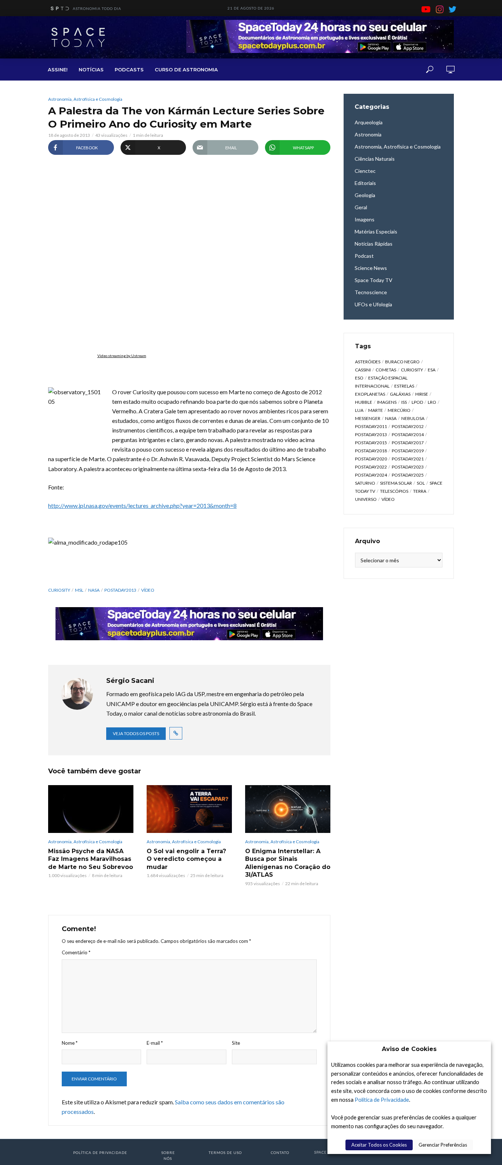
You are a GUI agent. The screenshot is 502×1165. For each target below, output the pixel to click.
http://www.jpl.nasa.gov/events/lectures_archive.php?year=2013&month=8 (142, 505)
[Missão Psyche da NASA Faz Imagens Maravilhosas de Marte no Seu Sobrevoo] (90, 809)
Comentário (76, 952)
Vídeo (147, 590)
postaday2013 (120, 590)
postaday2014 (408, 434)
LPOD (417, 402)
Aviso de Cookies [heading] (409, 1048)
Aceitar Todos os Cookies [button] (379, 1145)
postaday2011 (371, 426)
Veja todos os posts (136, 733)
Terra (419, 491)
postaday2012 (408, 426)
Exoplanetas (370, 394)
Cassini (363, 370)
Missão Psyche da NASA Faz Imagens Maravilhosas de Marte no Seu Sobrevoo (90, 859)
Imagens (387, 402)
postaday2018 (371, 450)
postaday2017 (408, 442)
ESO (359, 378)
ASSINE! (58, 69)
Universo (366, 499)
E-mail (155, 1043)
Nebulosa (412, 418)
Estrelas (404, 386)
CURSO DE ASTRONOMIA (186, 69)
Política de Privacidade (382, 1100)
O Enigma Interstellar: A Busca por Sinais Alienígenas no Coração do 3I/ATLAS (287, 863)
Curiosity (59, 590)
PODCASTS (129, 69)
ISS (404, 402)
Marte (375, 410)
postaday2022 (371, 467)
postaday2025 (408, 475)
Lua (359, 410)
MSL (79, 590)
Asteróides (367, 361)
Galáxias (400, 394)
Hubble (363, 402)
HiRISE (421, 394)
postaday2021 (408, 459)
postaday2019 (408, 450)
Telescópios (394, 491)
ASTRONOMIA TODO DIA (97, 8)
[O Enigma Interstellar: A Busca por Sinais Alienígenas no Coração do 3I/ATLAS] (287, 809)
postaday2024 (371, 475)
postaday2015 (371, 442)
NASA (94, 590)
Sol (421, 483)
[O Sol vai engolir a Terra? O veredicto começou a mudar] (189, 809)
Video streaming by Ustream (121, 355)
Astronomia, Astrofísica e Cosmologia (85, 99)
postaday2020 (371, 459)
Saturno (365, 483)
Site (236, 1043)
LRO (432, 402)
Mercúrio (399, 410)
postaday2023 (408, 467)
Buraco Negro (402, 361)
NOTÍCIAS (91, 69)
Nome (70, 1043)
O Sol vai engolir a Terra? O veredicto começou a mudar (186, 859)
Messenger (367, 418)
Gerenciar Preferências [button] (443, 1145)
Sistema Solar (396, 483)
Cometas (386, 370)
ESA (431, 370)
